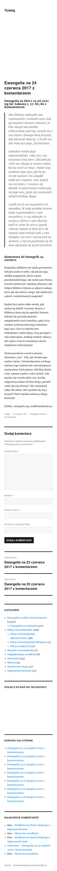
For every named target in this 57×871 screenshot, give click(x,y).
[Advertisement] (28, 50)
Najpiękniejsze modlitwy (21, 654)
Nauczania (13, 658)
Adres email (12, 510)
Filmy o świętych (20, 646)
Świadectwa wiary (17, 666)
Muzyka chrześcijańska (20, 650)
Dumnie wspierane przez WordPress (30, 865)
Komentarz (11, 451)
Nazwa (9, 495)
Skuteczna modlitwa (26, 833)
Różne (11, 662)
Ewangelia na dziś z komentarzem (27, 617)
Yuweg (9, 10)
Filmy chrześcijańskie (19, 629)
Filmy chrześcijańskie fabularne (28, 642)
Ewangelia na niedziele (23, 625)
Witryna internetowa (17, 524)
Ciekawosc (13, 845)
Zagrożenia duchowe (19, 670)
